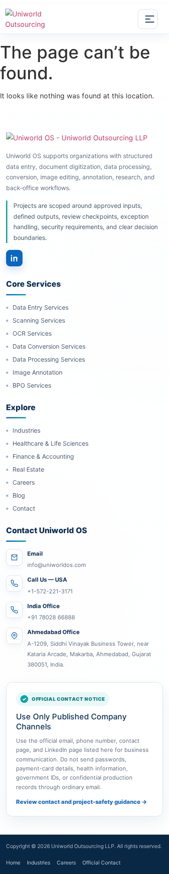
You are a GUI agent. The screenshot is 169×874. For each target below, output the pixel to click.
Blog (19, 495)
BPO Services (32, 385)
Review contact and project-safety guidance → (81, 801)
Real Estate (28, 469)
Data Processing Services (49, 359)
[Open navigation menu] (148, 19)
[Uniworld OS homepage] (52, 19)
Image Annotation (37, 372)
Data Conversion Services (49, 346)
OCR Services (32, 333)
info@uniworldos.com (56, 564)
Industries (26, 430)
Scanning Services (39, 320)
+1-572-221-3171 (50, 591)
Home (13, 862)
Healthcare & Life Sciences (50, 443)
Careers (24, 482)
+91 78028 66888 (51, 617)
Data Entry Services (40, 307)
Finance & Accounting (43, 456)
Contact (24, 508)
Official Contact (101, 862)
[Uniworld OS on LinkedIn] (14, 258)
